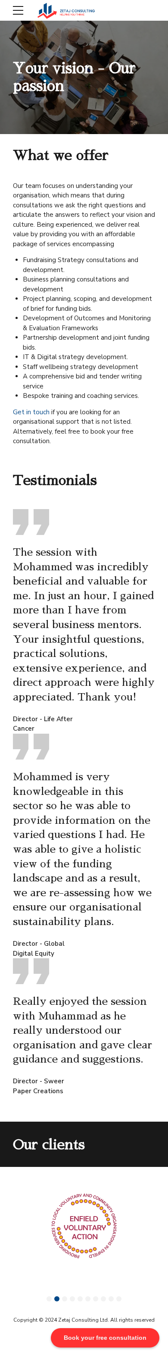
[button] (49, 1298)
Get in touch (31, 412)
